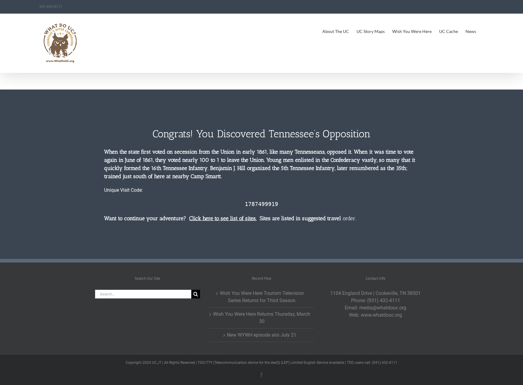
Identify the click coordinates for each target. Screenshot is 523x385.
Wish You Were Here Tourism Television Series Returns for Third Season (262, 296)
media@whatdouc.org (382, 308)
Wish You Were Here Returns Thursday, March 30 (261, 317)
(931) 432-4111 (383, 300)
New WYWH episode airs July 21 (261, 335)
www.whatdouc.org (381, 315)
